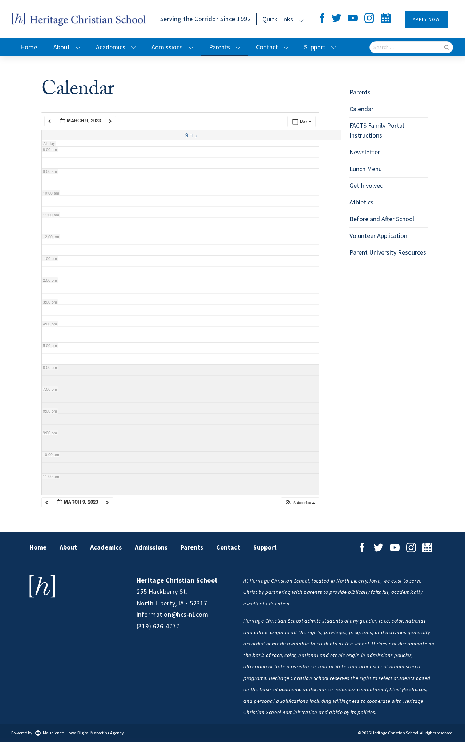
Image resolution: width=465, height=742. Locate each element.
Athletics (361, 202)
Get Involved (366, 185)
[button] (300, 502)
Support (315, 47)
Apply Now (426, 19)
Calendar (361, 109)
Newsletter (364, 152)
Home (28, 47)
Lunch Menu (365, 169)
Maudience (53, 733)
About (61, 47)
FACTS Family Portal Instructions (376, 130)
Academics (110, 47)
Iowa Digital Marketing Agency (96, 733)
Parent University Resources (387, 252)
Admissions (167, 47)
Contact (267, 47)
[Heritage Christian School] (79, 19)
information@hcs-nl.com (173, 614)
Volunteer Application (378, 235)
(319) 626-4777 (158, 626)
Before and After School (381, 219)
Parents (219, 47)
